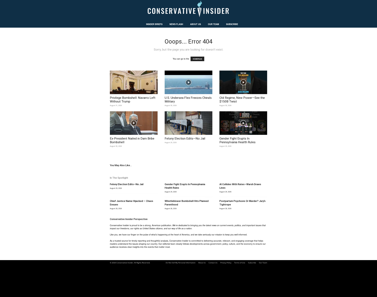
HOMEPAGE (197, 59)
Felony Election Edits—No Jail (185, 138)
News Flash (176, 24)
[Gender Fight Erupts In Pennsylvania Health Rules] (243, 123)
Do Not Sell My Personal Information (180, 262)
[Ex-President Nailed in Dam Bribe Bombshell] (134, 123)
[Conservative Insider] (188, 10)
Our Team (213, 24)
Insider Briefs (154, 24)
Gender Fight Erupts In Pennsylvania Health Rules (237, 140)
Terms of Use (239, 262)
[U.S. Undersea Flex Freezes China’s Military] (188, 82)
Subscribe (232, 24)
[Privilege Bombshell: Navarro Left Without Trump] (134, 82)
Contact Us (213, 262)
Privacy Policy (225, 262)
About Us (195, 24)
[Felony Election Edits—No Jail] (188, 123)
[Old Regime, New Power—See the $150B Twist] (243, 82)
